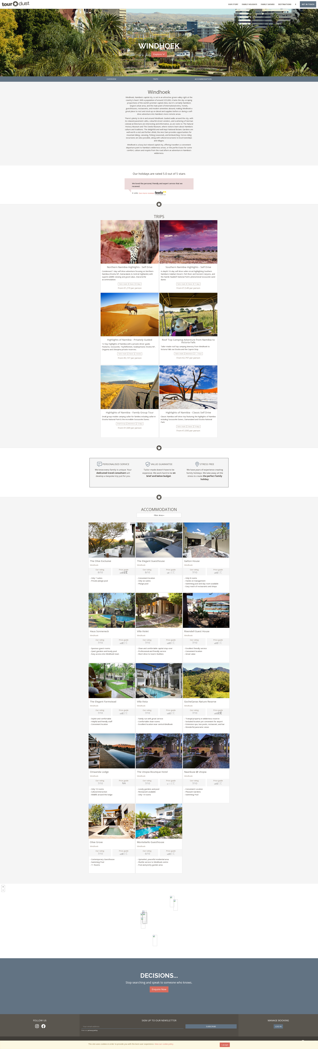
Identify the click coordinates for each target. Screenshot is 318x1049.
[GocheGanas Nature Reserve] (155, 940)
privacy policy (93, 1030)
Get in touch (308, 4)
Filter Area (158, 515)
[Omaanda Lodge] (175, 905)
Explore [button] (157, 54)
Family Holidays (249, 4)
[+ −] (159, 921)
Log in (278, 1026)
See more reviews (147, 193)
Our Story (233, 4)
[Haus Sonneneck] (143, 922)
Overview (111, 79)
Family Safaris (268, 4)
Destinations (284, 4)
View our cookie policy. (164, 1044)
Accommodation (203, 79)
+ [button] (3, 886)
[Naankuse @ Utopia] (172, 901)
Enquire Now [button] (159, 989)
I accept (224, 1045)
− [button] (3, 890)
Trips (155, 79)
